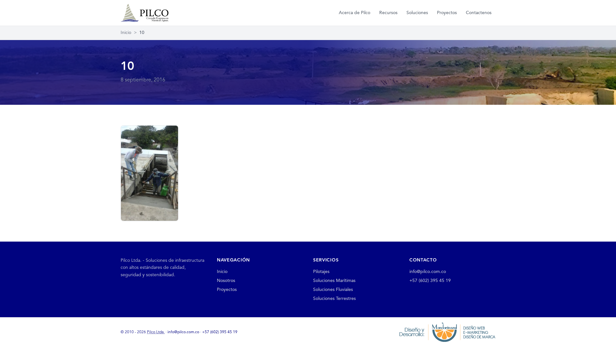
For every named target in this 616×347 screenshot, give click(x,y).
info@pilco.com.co (427, 271)
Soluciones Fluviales (333, 289)
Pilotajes (321, 271)
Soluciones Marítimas (334, 280)
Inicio (126, 32)
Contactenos (479, 13)
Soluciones (417, 13)
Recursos (388, 13)
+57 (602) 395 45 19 (430, 280)
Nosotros (226, 280)
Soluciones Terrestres (334, 298)
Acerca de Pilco (354, 13)
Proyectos (447, 13)
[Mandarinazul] (447, 332)
